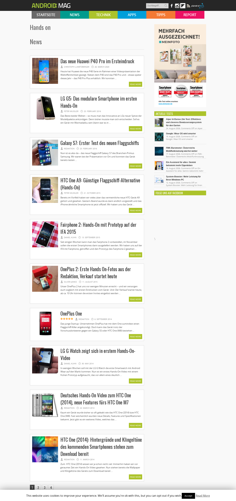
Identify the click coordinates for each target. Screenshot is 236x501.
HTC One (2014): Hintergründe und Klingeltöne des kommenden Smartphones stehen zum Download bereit (101, 446)
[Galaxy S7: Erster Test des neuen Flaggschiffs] (45, 165)
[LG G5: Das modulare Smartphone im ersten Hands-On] (45, 120)
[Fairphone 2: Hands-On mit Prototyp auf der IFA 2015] (45, 246)
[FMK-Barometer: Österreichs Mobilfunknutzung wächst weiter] (159, 155)
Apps (132, 14)
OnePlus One (71, 313)
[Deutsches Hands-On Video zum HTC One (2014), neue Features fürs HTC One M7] (45, 417)
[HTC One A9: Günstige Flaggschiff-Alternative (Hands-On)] (45, 202)
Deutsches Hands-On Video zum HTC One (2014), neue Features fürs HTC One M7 (95, 399)
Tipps (160, 14)
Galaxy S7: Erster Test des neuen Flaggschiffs (99, 142)
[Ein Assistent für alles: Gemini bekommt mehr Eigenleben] (159, 169)
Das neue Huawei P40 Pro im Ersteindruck (97, 61)
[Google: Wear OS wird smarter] (159, 140)
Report (189, 14)
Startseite (46, 14)
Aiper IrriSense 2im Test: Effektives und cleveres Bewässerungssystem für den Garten (184, 122)
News (74, 14)
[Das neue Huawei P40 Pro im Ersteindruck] (45, 83)
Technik (103, 14)
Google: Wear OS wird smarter (181, 133)
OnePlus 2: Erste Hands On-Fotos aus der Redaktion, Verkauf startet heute (95, 272)
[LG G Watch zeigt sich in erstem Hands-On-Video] (45, 372)
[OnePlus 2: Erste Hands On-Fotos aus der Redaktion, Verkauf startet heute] (45, 291)
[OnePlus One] (45, 335)
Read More (135, 84)
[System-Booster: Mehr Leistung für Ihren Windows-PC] (159, 183)
